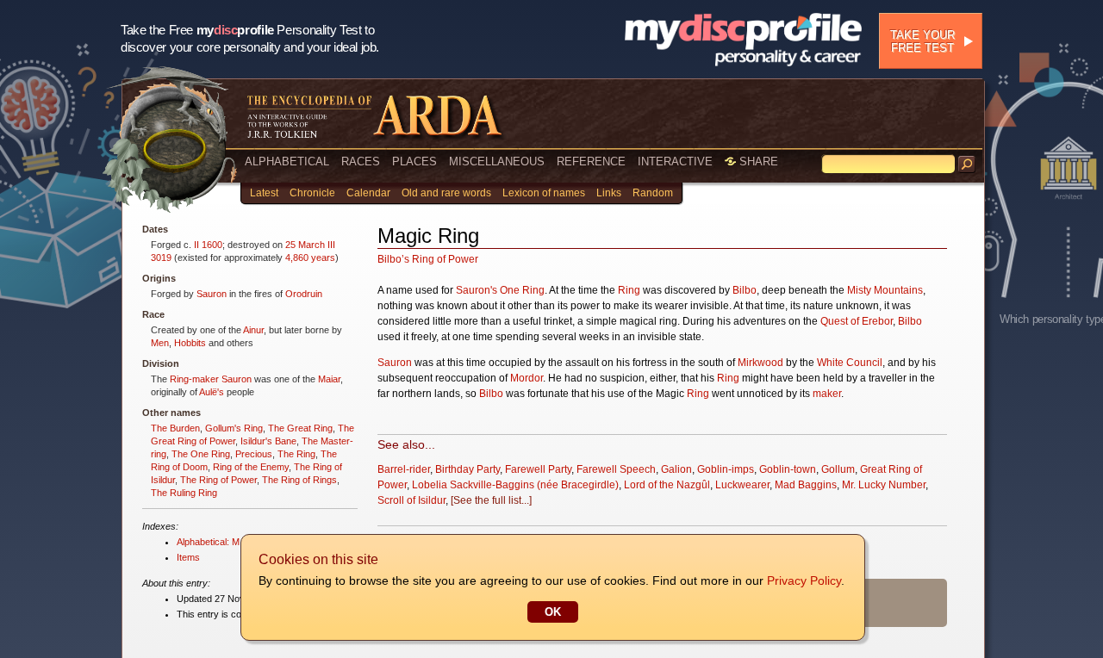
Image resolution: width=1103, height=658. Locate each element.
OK (553, 611)
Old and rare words (446, 193)
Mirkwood (760, 363)
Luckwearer (742, 485)
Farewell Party (538, 469)
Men (160, 343)
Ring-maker (194, 379)
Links (608, 193)
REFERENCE (591, 161)
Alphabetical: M (208, 542)
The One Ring (200, 454)
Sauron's (476, 290)
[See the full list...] (491, 500)
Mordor (526, 378)
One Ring (522, 290)
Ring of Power (445, 259)
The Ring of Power (218, 480)
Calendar (368, 193)
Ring (629, 290)
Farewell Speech (616, 469)
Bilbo (744, 290)
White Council (849, 363)
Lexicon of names (543, 193)
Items (188, 557)
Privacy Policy (804, 580)
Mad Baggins (806, 485)
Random (653, 193)
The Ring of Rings (299, 480)
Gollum (838, 469)
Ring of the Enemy (251, 467)
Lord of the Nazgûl (667, 485)
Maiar (329, 379)
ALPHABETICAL (287, 161)
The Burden (175, 428)
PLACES (414, 161)
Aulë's (211, 392)
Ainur (253, 330)
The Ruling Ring (184, 492)
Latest (264, 193)
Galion (676, 469)
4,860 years (310, 257)
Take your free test (922, 41)
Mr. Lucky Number (883, 485)
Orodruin (303, 294)
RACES (360, 161)
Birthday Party (467, 469)
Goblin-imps (725, 469)
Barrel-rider (403, 469)
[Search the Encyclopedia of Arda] (966, 164)
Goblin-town (787, 469)
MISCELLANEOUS (497, 161)
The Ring (296, 454)
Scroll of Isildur (411, 500)
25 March (305, 244)
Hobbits (190, 343)
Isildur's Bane (268, 441)
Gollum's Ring (234, 428)
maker (827, 394)
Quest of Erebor (856, 321)
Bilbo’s (393, 259)
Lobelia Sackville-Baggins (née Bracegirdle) (515, 485)
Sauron (211, 294)
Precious (253, 454)
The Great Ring (300, 428)
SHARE (757, 161)
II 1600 (208, 244)
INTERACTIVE (675, 161)
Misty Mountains (885, 290)
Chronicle (312, 193)
